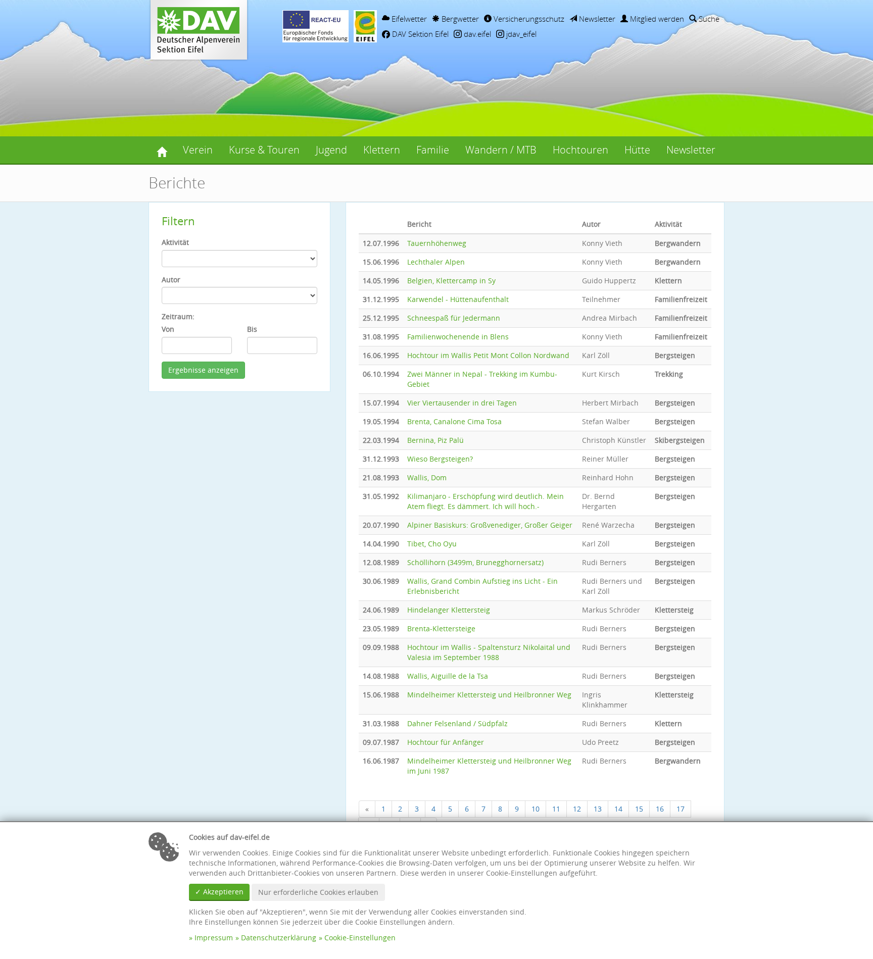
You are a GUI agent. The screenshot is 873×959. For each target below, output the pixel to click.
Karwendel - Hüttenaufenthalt (458, 299)
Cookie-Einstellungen (360, 937)
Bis (252, 329)
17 (680, 809)
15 (639, 809)
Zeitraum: (178, 316)
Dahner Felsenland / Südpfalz (457, 723)
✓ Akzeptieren (219, 891)
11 (556, 809)
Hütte (637, 150)
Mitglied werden (656, 19)
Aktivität (175, 242)
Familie (432, 150)
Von (168, 329)
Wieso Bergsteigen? (440, 459)
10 (535, 809)
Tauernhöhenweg (436, 243)
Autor (171, 279)
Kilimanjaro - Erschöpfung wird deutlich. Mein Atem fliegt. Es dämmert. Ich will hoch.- (485, 501)
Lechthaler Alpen (436, 262)
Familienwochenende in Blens (458, 336)
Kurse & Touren (264, 150)
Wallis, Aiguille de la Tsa (447, 676)
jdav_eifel (520, 34)
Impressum (214, 937)
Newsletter (596, 19)
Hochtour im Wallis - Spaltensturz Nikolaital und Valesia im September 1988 (488, 652)
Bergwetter (459, 19)
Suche (708, 19)
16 (660, 809)
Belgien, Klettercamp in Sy (451, 280)
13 (598, 809)
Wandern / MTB (501, 150)
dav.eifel (476, 34)
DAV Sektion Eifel (419, 34)
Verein (198, 150)
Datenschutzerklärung (278, 937)
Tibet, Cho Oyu (432, 543)
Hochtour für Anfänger (445, 742)
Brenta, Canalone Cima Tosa (454, 421)
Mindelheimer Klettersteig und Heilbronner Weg (489, 694)
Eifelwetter (408, 19)
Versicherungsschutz (528, 19)
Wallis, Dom (427, 477)
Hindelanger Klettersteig (448, 610)
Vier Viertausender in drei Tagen (462, 403)
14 (618, 809)
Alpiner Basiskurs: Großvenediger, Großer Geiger (489, 525)
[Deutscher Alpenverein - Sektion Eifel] (162, 150)
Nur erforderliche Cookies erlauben (318, 892)
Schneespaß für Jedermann (453, 318)
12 (577, 809)
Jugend (331, 150)
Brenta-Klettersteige (441, 628)
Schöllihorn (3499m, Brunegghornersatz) (475, 562)
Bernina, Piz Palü (435, 440)
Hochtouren (580, 150)
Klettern (381, 150)
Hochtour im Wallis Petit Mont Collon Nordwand (488, 355)
